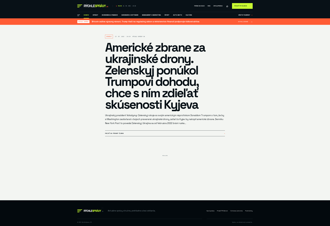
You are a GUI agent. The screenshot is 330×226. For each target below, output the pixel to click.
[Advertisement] (165, 175)
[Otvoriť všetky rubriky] (78, 15)
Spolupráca (217, 6)
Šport (167, 15)
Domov (86, 15)
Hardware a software (129, 15)
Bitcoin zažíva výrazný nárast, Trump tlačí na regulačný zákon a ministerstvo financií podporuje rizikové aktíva (145, 21)
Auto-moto (177, 15)
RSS (209, 6)
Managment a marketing (151, 15)
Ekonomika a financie (110, 15)
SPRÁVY (95, 15)
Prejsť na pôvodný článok (165, 133)
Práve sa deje (199, 6)
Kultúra (189, 15)
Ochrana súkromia (236, 211)
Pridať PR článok (242, 6)
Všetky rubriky (245, 15)
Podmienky (249, 211)
